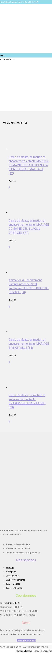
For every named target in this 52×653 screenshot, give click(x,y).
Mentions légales (24, 651)
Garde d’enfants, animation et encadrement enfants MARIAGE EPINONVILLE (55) (29, 343)
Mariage (10, 567)
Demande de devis (26, 640)
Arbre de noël (12, 575)
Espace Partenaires (43, 651)
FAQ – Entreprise (14, 588)
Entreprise (11, 571)
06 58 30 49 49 (31, 2)
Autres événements (15, 580)
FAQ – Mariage (13, 584)
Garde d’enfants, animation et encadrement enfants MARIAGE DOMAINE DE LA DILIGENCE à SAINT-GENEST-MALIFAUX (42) (29, 165)
